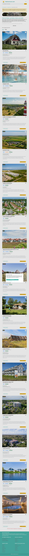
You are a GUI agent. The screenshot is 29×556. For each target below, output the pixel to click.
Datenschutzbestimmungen (19, 274)
